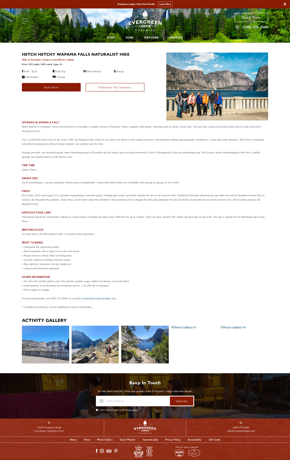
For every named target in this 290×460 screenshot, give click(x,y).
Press (87, 439)
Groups (176, 37)
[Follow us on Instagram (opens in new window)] (102, 451)
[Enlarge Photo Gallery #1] (95, 344)
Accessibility (194, 439)
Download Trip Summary (115, 87)
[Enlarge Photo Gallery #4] (244, 344)
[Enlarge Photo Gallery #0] (45, 344)
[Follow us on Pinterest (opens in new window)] (116, 451)
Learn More (165, 4)
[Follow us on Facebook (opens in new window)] (97, 451)
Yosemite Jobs (150, 439)
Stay (111, 37)
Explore (151, 37)
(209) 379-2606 (255, 27)
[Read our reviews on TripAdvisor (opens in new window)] (109, 451)
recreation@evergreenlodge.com (98, 298)
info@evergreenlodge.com (241, 431)
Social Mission (127, 439)
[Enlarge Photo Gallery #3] (194, 344)
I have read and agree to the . (118, 410)
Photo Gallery (105, 439)
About (73, 439)
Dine (130, 37)
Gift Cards (214, 439)
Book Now (251, 17)
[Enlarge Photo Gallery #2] (145, 344)
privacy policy (131, 410)
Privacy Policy (172, 439)
